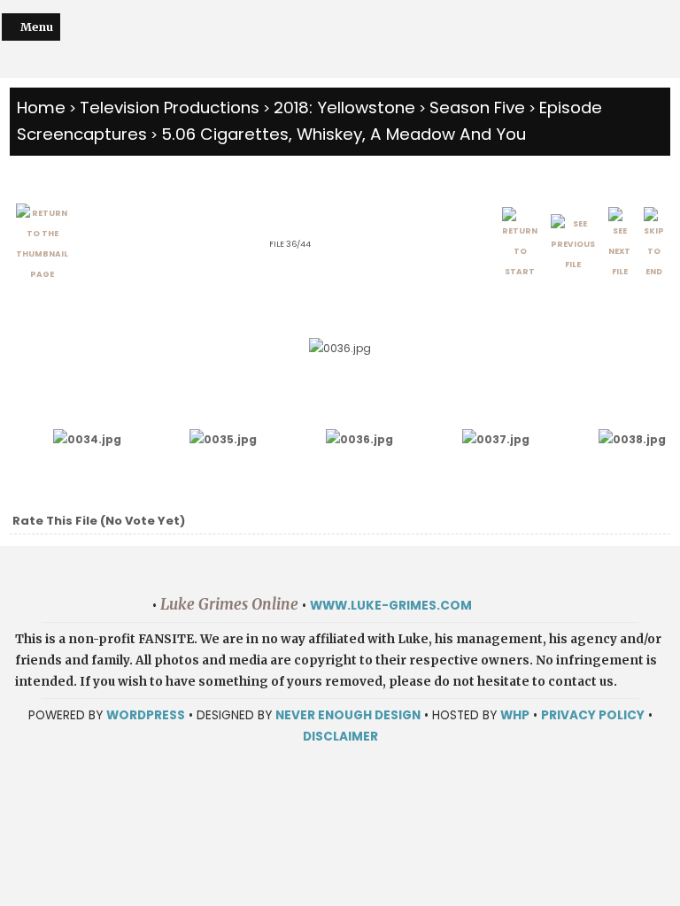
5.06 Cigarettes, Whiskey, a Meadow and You (343, 134)
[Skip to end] (653, 245)
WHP (514, 715)
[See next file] (619, 245)
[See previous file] (572, 245)
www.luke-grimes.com (391, 605)
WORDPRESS (145, 715)
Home (41, 107)
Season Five (477, 107)
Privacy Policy (593, 715)
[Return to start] (520, 245)
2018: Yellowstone (344, 107)
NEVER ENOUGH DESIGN (348, 715)
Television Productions (169, 107)
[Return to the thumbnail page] (42, 244)
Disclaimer (340, 736)
